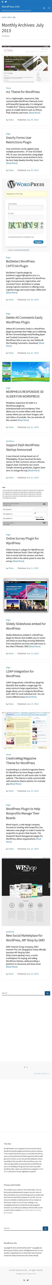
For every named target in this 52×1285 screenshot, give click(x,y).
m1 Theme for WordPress (23, 92)
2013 (9, 17)
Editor (11, 120)
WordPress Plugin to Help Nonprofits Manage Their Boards (23, 813)
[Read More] (34, 112)
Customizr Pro (31, 1274)
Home (4, 17)
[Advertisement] (26, 1026)
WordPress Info (21, 1270)
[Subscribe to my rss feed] (2, 1)
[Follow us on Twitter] (6, 1)
